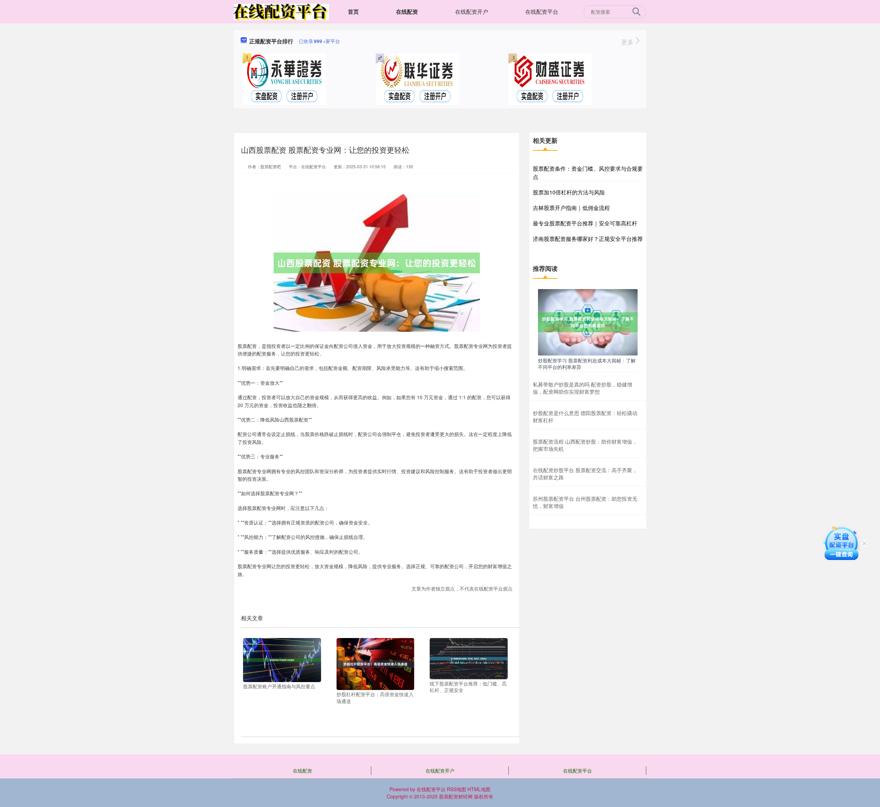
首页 (353, 11)
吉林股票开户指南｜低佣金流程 (571, 208)
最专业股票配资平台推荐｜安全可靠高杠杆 (585, 223)
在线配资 (407, 11)
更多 (628, 41)
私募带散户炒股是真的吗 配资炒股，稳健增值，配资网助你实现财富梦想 (582, 388)
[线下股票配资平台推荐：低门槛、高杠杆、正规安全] (469, 658)
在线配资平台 (541, 11)
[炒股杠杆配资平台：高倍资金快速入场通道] (376, 663)
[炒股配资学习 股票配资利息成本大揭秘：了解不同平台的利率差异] (588, 321)
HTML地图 (479, 789)
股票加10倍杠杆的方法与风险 (569, 192)
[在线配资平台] (281, 11)
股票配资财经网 (456, 796)
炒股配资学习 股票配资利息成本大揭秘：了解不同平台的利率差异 (587, 363)
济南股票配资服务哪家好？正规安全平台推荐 (588, 239)
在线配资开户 (471, 11)
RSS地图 (456, 789)
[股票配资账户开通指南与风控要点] (282, 659)
